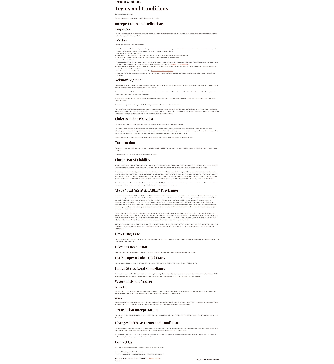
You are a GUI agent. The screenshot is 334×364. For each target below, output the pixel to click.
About (200, 3)
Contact (207, 3)
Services (215, 3)
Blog (194, 3)
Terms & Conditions (154, 358)
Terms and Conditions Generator (179, 64)
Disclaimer (118, 360)
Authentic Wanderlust (126, 3)
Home (188, 3)
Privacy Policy (144, 358)
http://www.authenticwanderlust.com (162, 71)
